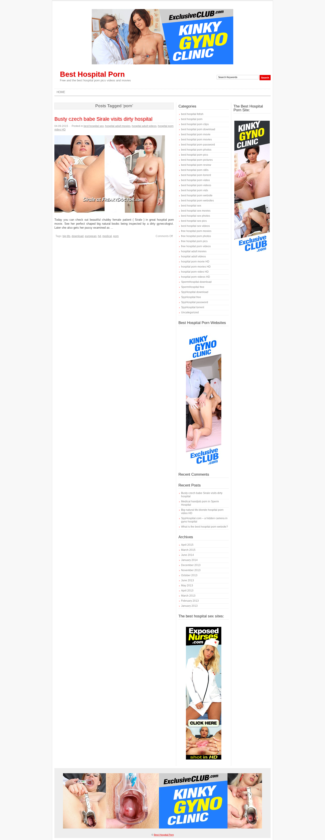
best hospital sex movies (195, 210)
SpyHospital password (194, 302)
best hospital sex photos (195, 215)
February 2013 (190, 600)
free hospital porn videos (196, 246)
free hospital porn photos (196, 236)
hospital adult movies (117, 126)
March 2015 (188, 549)
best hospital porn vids (194, 190)
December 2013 (191, 565)
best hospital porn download (198, 129)
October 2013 (189, 575)
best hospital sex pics (194, 220)
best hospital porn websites (197, 200)
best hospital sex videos (195, 226)
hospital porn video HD (195, 271)
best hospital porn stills (194, 170)
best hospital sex (94, 126)
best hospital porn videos (196, 185)
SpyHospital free (191, 297)
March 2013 (188, 595)
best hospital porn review (196, 164)
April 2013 (187, 590)
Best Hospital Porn (92, 74)
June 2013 (187, 580)
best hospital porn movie (195, 134)
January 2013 (189, 605)
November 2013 (191, 570)
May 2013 (187, 585)
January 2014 (189, 560)
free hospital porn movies (196, 231)
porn (116, 236)
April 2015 (187, 544)
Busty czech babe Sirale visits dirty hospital (103, 119)
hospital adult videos (144, 126)
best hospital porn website (196, 195)
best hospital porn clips (195, 124)
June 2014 (187, 555)
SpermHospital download (196, 281)
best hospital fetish (192, 114)
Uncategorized (190, 312)
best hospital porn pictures (197, 159)
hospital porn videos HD (195, 276)
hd (99, 236)
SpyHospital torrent (192, 307)
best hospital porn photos (196, 149)
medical (107, 236)
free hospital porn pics (194, 241)
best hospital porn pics (194, 154)
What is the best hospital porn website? (204, 526)
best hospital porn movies (196, 139)
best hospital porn (192, 119)
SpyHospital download (194, 292)
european (91, 236)
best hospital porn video (195, 180)
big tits (66, 236)
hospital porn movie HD (195, 261)
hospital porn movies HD (196, 266)
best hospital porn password (198, 144)
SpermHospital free (192, 287)
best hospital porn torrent (196, 175)
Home (61, 92)
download (78, 236)
